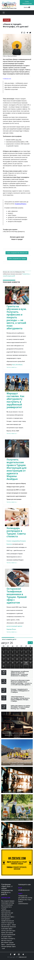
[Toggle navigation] (3, 12)
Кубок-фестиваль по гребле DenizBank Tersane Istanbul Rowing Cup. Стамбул (20, 707)
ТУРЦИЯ (6, 20)
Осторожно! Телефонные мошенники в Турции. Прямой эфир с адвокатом (17, 595)
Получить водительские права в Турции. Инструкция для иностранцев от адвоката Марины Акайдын (16, 469)
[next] (31, 642)
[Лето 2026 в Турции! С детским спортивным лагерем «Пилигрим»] (17, 752)
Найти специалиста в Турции (17, 258)
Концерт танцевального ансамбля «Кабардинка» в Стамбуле (20, 690)
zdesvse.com (22, 957)
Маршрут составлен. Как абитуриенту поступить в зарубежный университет (15, 400)
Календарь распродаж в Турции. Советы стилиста (16, 532)
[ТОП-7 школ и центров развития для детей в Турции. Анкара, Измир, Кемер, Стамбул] (17, 807)
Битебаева (19, 364)
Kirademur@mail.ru (20, 204)
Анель (14, 364)
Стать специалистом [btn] (27, 2)
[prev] (29, 642)
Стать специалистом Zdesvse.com (17, 252)
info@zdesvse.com (24, 890)
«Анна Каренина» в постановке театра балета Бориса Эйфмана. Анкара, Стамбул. (20, 699)
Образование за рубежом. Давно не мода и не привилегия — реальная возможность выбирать (20, 674)
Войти (26, 7)
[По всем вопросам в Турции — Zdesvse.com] (17, 780)
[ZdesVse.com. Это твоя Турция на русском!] (17, 835)
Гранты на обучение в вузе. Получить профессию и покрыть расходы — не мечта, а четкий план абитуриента (17, 317)
